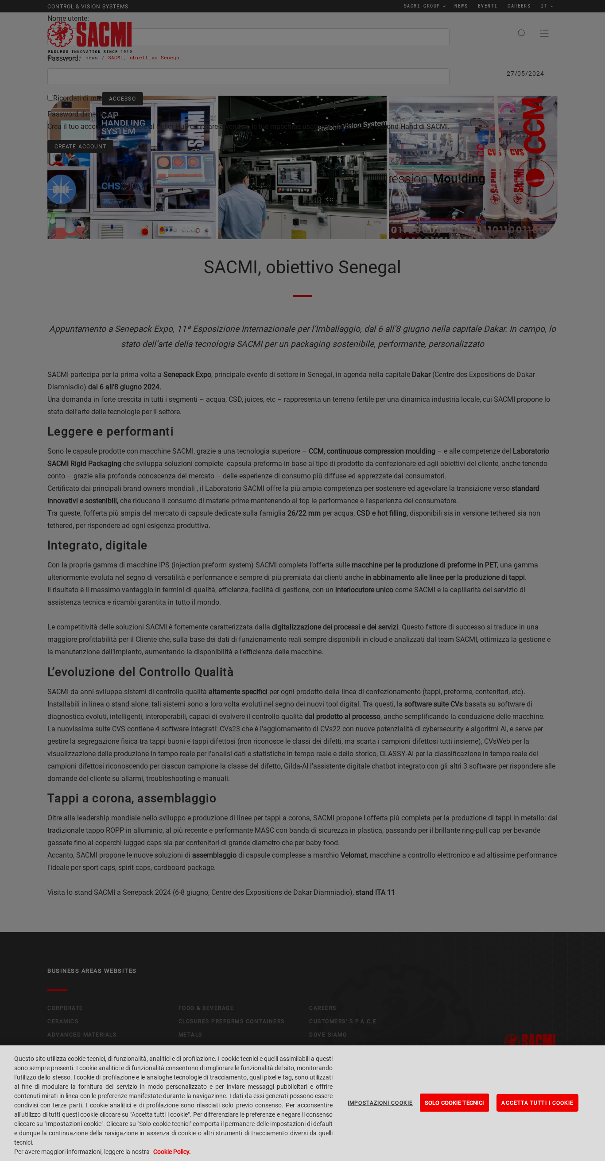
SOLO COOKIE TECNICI (454, 1102)
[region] (302, 1103)
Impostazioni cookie (380, 1102)
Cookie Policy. (172, 1151)
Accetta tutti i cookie (537, 1102)
